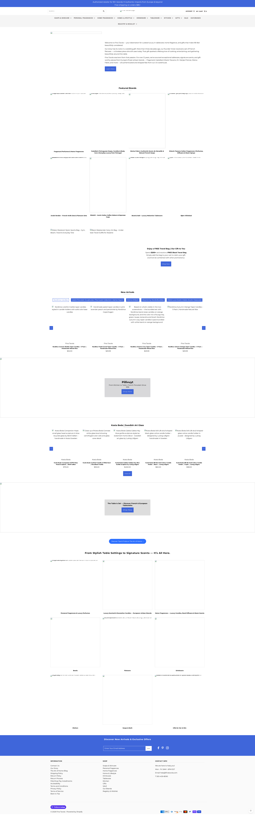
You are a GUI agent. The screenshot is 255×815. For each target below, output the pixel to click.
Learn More (110, 69)
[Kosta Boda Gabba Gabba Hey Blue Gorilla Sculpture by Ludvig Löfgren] (127, 443)
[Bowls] (75, 642)
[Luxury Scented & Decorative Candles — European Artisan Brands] (127, 585)
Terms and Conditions (59, 786)
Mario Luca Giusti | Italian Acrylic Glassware (184, 300)
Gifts (177, 18)
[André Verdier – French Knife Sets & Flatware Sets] (69, 184)
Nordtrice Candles (61, 300)
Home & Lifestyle (124, 18)
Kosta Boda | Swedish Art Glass (127, 425)
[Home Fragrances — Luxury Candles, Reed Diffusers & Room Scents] (179, 585)
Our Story (54, 768)
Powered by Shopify (74, 812)
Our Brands (196, 18)
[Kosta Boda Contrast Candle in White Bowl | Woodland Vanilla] (97, 443)
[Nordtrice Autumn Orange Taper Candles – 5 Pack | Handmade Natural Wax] (185, 323)
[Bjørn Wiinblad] (186, 184)
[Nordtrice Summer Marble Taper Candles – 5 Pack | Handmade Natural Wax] (70, 323)
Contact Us (55, 766)
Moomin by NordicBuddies (153, 300)
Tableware (155, 18)
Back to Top (55, 794)
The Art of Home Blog (59, 771)
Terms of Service (57, 791)
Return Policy (56, 776)
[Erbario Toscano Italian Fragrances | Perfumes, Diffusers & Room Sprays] (186, 120)
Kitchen (167, 18)
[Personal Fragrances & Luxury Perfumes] (75, 585)
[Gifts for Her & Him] (179, 700)
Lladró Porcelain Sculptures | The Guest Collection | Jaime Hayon (97, 300)
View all (127, 473)
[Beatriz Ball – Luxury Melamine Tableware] (147, 184)
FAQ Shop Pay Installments (61, 781)
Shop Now (166, 264)
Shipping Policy (57, 773)
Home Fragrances (105, 18)
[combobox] (74, 11)
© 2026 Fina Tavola (58, 812)
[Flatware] (127, 642)
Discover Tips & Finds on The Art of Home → (127, 541)
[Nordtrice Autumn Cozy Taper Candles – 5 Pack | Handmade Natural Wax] (147, 323)
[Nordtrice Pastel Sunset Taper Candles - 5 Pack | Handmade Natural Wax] (108, 323)
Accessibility (55, 783)
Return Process (57, 778)
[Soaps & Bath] (127, 700)
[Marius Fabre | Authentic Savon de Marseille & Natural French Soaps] (147, 120)
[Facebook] (158, 748)
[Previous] (51, 328)
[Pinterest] (163, 748)
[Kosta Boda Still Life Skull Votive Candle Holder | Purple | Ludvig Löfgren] (189, 443)
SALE (186, 18)
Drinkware (141, 18)
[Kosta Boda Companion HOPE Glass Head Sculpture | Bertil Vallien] (66, 443)
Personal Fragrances (83, 18)
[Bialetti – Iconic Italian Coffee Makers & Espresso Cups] (108, 184)
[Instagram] (167, 748)
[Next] (203, 328)
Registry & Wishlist (126, 24)
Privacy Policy (56, 789)
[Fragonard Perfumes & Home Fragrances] (69, 120)
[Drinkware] (179, 642)
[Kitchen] (75, 700)
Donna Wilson (132, 300)
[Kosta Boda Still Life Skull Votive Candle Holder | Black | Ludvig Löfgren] (158, 443)
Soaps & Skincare (61, 18)
